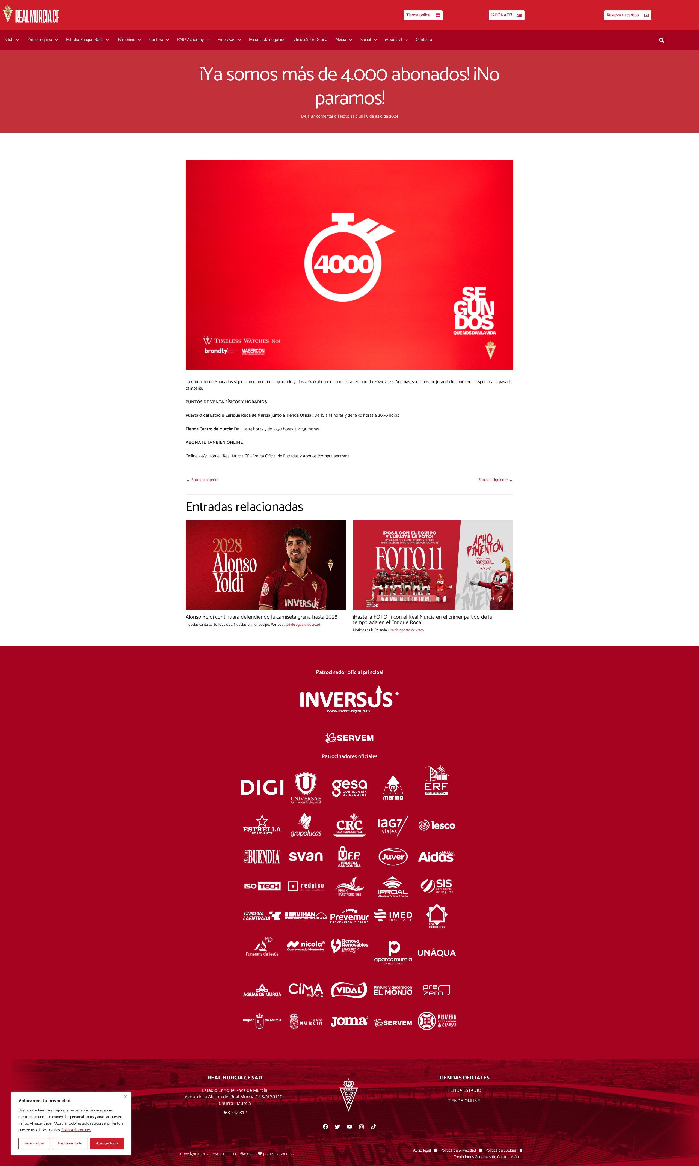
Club (9, 39)
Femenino (126, 39)
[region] (71, 1123)
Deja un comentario (319, 116)
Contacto (424, 39)
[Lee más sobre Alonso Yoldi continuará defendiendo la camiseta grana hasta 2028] (266, 565)
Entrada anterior (202, 479)
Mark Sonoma (282, 1153)
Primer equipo (39, 39)
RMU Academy (190, 39)
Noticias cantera (198, 625)
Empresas (226, 39)
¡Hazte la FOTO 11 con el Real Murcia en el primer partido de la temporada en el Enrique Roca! (422, 620)
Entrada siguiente (495, 479)
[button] (661, 40)
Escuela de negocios (267, 39)
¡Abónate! (393, 39)
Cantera (156, 39)
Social (365, 39)
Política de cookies (76, 1130)
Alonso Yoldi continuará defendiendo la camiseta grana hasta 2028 (261, 617)
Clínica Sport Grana (310, 39)
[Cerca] (125, 1096)
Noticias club (351, 116)
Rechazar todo (70, 1143)
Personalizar (34, 1143)
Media (341, 39)
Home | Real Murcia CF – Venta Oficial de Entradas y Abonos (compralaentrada (279, 456)
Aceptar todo (107, 1143)
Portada (277, 625)
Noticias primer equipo (251, 625)
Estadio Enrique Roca (84, 39)
